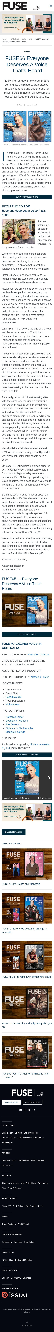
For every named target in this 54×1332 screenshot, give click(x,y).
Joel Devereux (14, 724)
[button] (51, 5)
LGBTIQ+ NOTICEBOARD (12, 1234)
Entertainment (9, 1198)
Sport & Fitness (14, 1188)
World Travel (23, 1224)
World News (23, 1161)
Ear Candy (31, 1206)
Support (5, 1278)
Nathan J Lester (40, 677)
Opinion (18, 1133)
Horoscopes (7, 1143)
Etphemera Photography (19, 728)
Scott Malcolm (13, 697)
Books (40, 1206)
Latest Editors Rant (12, 843)
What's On (6, 1176)
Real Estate (29, 1242)
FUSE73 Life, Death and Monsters (21, 884)
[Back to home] (21, 5)
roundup (6, 1153)
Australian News (9, 1161)
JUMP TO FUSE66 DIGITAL (27, 197)
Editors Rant (32, 105)
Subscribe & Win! (11, 1102)
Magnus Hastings (16, 732)
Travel (5, 1216)
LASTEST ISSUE (8, 1125)
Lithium (27, 1312)
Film (4, 1188)
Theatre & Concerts (10, 1183)
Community (43, 1183)
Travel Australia (9, 1224)
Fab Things (38, 1138)
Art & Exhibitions (28, 1183)
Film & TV (6, 1206)
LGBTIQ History (24, 1138)
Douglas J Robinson (17, 720)
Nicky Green (12, 704)
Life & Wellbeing (31, 1133)
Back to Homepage (13, 832)
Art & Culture (18, 1206)
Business (18, 1242)
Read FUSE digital (32, 1102)
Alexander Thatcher (38, 654)
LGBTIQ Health (38, 1161)
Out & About (7, 1165)
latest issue (8, 1252)
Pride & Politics (9, 1138)
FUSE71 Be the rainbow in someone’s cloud (26, 976)
